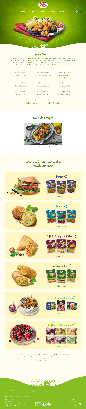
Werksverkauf (8, 391)
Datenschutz (51, 391)
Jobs (24, 391)
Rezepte (31, 11)
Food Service (62, 11)
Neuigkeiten (41, 11)
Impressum (35, 391)
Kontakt (29, 391)
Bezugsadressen (17, 391)
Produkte (23, 11)
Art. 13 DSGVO (42, 391)
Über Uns (51, 11)
